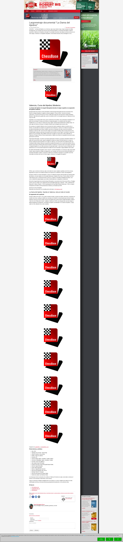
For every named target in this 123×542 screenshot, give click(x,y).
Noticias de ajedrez (39, 17)
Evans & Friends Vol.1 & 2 (88, 511)
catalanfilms (37, 446)
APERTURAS (39, 11)
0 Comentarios (72, 27)
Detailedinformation (101, 539)
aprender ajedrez (53, 11)
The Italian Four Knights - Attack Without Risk (88, 499)
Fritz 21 (35, 69)
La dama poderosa (57, 493)
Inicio (32, 11)
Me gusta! (67, 27)
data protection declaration (15, 536)
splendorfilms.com (45, 446)
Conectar (91, 11)
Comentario (31, 521)
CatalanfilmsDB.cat (36, 488)
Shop (27, 11)
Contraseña (32, 519)
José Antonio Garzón (50, 493)
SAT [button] (45, 11)
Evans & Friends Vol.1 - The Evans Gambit (89, 522)
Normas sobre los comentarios (34, 515)
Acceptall (118, 539)
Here (84, 535)
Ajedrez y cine (34, 493)
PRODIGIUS (34, 490)
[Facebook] (33, 496)
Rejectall (109, 539)
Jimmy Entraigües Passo (41, 493)
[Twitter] (36, 496)
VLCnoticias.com (58, 189)
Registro (39, 520)
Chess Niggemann (68, 498)
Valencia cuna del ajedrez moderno (67, 493)
